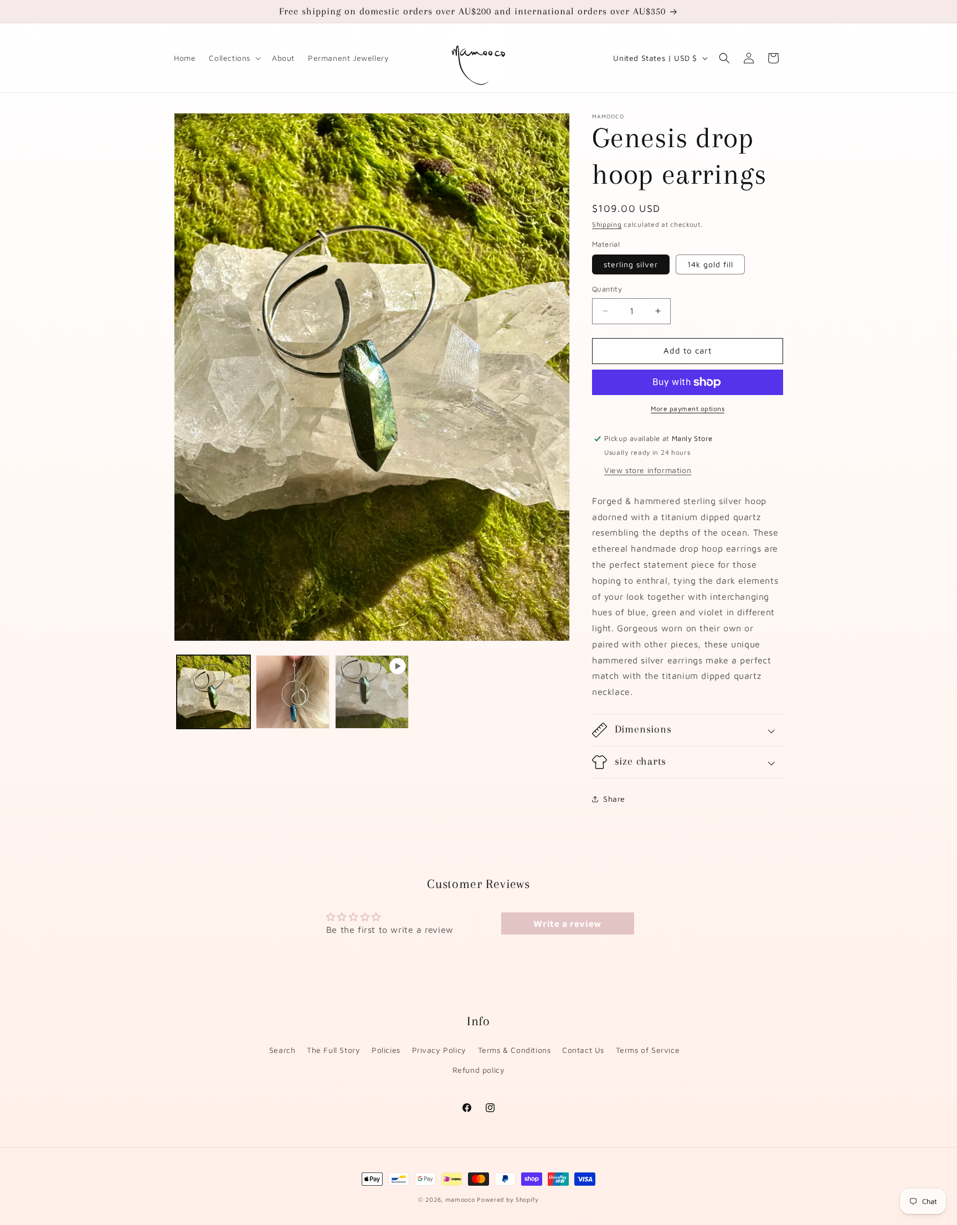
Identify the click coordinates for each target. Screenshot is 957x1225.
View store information (647, 470)
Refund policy (478, 1070)
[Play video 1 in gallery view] (372, 692)
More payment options (687, 408)
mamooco (460, 1199)
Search (282, 1050)
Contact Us (583, 1050)
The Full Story (333, 1050)
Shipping (607, 224)
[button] (233, 58)
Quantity (607, 288)
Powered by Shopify (508, 1199)
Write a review (567, 923)
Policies (386, 1050)
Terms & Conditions (514, 1050)
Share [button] (614, 798)
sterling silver (631, 264)
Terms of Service (648, 1050)
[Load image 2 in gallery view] (293, 692)
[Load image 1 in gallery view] (213, 692)
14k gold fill (710, 264)
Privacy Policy (439, 1050)
